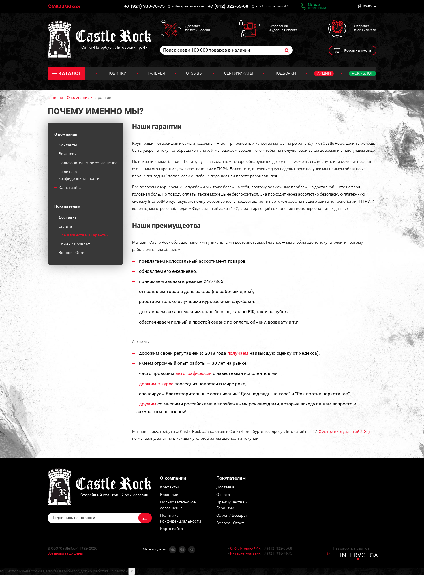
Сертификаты (238, 73)
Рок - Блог (362, 73)
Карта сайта (70, 187)
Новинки (117, 73)
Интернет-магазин (189, 6)
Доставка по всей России (197, 28)
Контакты (68, 145)
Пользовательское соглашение (88, 162)
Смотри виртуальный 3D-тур (346, 431)
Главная (55, 97)
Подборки (285, 73)
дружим (147, 404)
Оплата (65, 226)
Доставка (68, 217)
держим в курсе (156, 383)
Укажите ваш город (64, 5)
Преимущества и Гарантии (84, 235)
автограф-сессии (193, 373)
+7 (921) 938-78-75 (144, 6)
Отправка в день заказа (365, 28)
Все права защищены (65, 553)
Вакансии (68, 153)
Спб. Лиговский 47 (273, 6)
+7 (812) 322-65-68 (228, 6)
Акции (324, 73)
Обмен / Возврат (74, 244)
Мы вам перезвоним (317, 6)
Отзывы (194, 73)
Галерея (156, 73)
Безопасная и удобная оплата (283, 28)
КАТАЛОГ (69, 73)
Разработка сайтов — (353, 548)
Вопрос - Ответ (72, 252)
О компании (78, 97)
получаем (237, 353)
